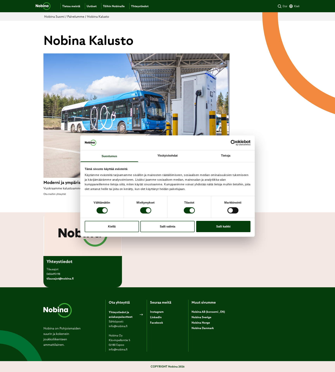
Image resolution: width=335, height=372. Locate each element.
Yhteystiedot (140, 6)
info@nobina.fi (118, 326)
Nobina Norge (201, 323)
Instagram (157, 312)
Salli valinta (167, 226)
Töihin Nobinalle (114, 6)
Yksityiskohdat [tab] (167, 155)
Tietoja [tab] (225, 155)
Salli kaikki (223, 226)
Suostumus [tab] (109, 156)
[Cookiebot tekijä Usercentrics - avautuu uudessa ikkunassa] (233, 143)
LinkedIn (156, 317)
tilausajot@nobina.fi (60, 279)
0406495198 (53, 274)
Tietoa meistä (71, 6)
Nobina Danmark (203, 328)
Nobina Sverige (201, 317)
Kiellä (112, 226)
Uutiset (92, 6)
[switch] (145, 210)
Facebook (156, 323)
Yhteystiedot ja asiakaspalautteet (120, 314)
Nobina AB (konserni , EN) (208, 312)
